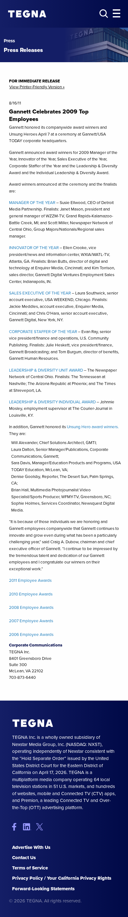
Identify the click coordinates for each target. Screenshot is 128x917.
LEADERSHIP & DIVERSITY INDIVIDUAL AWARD (52, 402)
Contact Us (24, 857)
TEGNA (33, 723)
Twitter (41, 827)
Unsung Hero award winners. (93, 427)
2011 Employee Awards (30, 580)
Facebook (17, 827)
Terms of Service (30, 867)
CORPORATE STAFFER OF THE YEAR (43, 331)
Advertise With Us (31, 847)
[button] (116, 13)
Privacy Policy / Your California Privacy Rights (61, 878)
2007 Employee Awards (31, 621)
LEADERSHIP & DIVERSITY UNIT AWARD (46, 370)
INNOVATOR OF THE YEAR (34, 247)
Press (9, 41)
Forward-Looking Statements (43, 888)
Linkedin (29, 827)
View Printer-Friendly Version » (37, 87)
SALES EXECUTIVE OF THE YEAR (40, 293)
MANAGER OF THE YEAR (32, 202)
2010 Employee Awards (31, 594)
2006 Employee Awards (31, 634)
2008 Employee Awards (31, 607)
